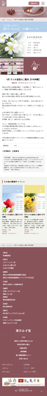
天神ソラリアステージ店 (11, 291)
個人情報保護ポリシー (23, 355)
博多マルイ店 (7, 294)
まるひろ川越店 (8, 268)
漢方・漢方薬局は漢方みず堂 (23, 391)
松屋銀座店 (7, 255)
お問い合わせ (23, 359)
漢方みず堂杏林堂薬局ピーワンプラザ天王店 (18, 278)
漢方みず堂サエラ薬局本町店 (13, 284)
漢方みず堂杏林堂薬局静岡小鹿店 (14, 275)
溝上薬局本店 (7, 306)
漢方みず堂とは (7, 364)
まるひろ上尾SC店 (9, 265)
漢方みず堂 (23, 330)
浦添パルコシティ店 (10, 323)
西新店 (5, 297)
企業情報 (27, 364)
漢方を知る (6, 372)
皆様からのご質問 (30, 372)
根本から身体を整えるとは (23, 341)
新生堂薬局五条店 (9, 300)
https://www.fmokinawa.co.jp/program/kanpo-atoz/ (25, 157)
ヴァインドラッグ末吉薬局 (12, 320)
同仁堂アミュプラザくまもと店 (13, 313)
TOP (23, 337)
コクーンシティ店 (9, 262)
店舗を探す (34, 3)
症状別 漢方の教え (23, 344)
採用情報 (23, 351)
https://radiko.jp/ (15, 169)
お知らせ (5, 368)
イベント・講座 (29, 368)
